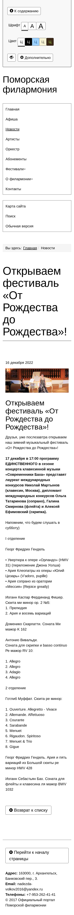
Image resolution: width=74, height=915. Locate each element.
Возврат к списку (30, 810)
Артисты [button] (12, 139)
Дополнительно (37, 58)
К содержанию (25, 11)
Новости (48, 248)
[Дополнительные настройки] (11, 58)
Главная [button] (12, 109)
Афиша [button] (12, 119)
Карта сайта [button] (16, 206)
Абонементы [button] (16, 159)
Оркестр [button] (12, 149)
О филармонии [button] (18, 179)
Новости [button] (12, 129)
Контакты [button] (13, 189)
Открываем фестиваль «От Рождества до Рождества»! (35, 301)
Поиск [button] (10, 216)
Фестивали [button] (15, 169)
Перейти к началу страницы (29, 855)
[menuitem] (37, 109)
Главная (30, 248)
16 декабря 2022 (19, 363)
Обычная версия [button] (19, 226)
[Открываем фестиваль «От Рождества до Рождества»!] (37, 380)
